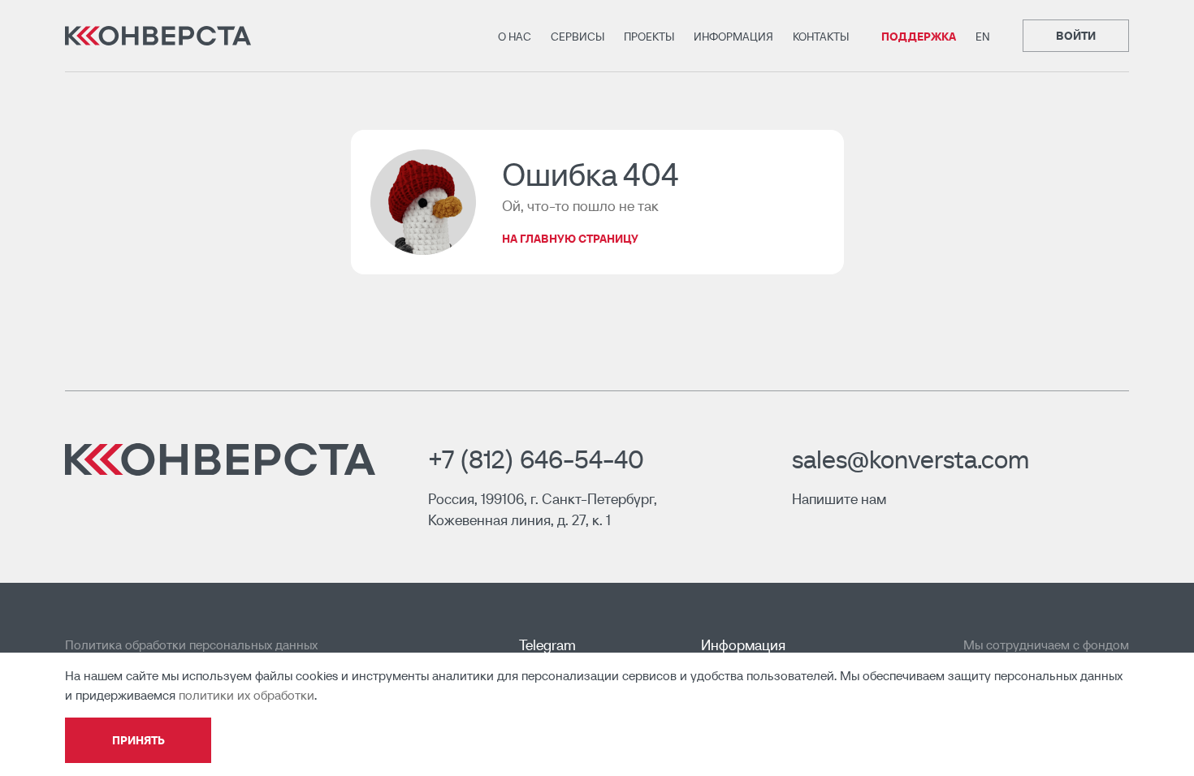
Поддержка (918, 36)
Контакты (821, 36)
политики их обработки (246, 695)
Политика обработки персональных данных (191, 644)
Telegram (547, 645)
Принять (138, 740)
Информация (733, 36)
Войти (1076, 35)
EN (983, 36)
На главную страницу (570, 238)
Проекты (649, 36)
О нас (514, 36)
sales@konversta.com (910, 459)
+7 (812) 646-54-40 (536, 459)
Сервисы (577, 36)
